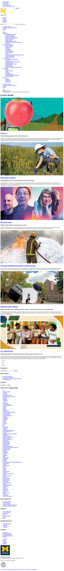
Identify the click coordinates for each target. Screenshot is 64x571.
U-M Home (34, 569)
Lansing (4, 454)
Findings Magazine (9, 66)
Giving (4, 29)
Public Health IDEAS (10, 51)
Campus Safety (29, 569)
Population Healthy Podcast (11, 63)
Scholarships (5, 481)
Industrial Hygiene (6, 448)
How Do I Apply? (6, 512)
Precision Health (6, 471)
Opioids (4, 464)
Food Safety (5, 428)
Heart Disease (5, 445)
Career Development (7, 523)
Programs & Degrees (10, 35)
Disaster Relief (6, 411)
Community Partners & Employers (10, 27)
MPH (4, 456)
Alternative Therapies (7, 395)
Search (1, 8)
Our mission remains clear (8, 377)
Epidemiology (6, 417)
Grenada (4, 432)
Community (5, 68)
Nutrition (5, 461)
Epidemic (5, 416)
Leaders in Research (10, 45)
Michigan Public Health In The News (13, 61)
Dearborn (5, 406)
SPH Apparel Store (9, 76)
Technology (5, 488)
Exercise (4, 420)
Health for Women (6, 443)
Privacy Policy (22, 569)
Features (4, 422)
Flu (3, 425)
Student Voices (6, 486)
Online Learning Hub (10, 57)
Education (8, 48)
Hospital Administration (7, 446)
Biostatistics (5, 399)
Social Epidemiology (7, 482)
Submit (17, 8)
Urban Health (5, 490)
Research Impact (9, 46)
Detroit (4, 407)
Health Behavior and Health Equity (10, 433)
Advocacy (5, 392)
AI (3, 390)
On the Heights (6, 463)
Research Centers (9, 52)
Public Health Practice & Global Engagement (14, 54)
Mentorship (5, 458)
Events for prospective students (12, 37)
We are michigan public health (11, 59)
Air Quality (5, 394)
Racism (4, 474)
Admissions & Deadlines (10, 36)
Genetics (4, 429)
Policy (4, 466)
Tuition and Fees (9, 40)
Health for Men (6, 442)
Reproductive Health (7, 475)
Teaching (5, 487)
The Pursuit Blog (9, 65)
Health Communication (7, 439)
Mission (7, 78)
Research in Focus (6, 480)
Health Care (5, 434)
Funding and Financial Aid (11, 41)
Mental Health (6, 457)
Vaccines (4, 491)
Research (5, 476)
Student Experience (9, 70)
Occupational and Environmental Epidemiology (12, 462)
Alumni (4, 28)
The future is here (6, 222)
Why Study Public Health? (11, 34)
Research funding (6, 478)
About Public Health (7, 511)
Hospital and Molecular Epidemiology (10, 447)
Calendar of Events (9, 74)
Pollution (5, 467)
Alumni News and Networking (9, 396)
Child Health (5, 403)
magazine (6, 515)
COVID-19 (5, 400)
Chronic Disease (6, 404)
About (4, 77)
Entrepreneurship (6, 414)
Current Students (6, 502)
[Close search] (19, 8)
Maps (4, 518)
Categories (3, 368)
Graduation (5, 525)
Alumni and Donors (7, 503)
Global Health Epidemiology (8, 430)
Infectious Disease (6, 449)
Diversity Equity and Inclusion (9, 412)
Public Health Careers (10, 38)
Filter (16, 370)
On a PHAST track (6, 351)
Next (4, 365)
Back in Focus (6, 397)
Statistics (4, 483)
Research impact (6, 479)
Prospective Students (7, 26)
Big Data (5, 398)
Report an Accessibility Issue (8, 6)
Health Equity (5, 440)
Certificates (5, 524)
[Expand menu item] (8, 33)
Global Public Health (7, 431)
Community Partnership (7, 405)
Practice (4, 470)
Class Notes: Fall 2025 (7, 376)
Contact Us (8, 43)
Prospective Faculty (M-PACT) (9, 506)
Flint (4, 424)
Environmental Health (7, 415)
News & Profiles (6, 58)
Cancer (4, 401)
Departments (8, 49)
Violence (4, 493)
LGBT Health (6, 453)
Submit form (17, 24)
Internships (5, 451)
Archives (3, 382)
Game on (3, 133)
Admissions (5, 33)
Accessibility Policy (7, 4)
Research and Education (8, 44)
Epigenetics (5, 419)
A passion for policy (7, 379)
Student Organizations (7, 484)
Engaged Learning (6, 413)
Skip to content (6, 1)
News (4, 514)
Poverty (4, 468)
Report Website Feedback (8, 535)
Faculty (7, 53)
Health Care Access (7, 436)
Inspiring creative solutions (9, 306)
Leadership (8, 79)
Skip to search (6, 2)
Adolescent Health (6, 391)
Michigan (5, 459)
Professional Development (8, 473)
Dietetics (4, 409)
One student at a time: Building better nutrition (12, 378)
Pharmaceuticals (6, 465)
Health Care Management (8, 437)
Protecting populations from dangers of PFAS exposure (18, 266)
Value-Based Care (6, 492)
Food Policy (5, 426)
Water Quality (5, 495)
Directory (5, 536)
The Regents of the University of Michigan (10, 569)
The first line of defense (8, 177)
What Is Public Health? (7, 496)
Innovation (5, 450)
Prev (4, 360)
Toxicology (5, 489)
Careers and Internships (10, 55)
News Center (8, 60)
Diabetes (4, 408)
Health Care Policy (6, 438)
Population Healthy (9, 62)
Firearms (4, 423)
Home (4, 32)
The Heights (8, 73)
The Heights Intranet (7, 533)
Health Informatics (6, 441)
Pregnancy (5, 472)
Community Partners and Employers (10, 504)
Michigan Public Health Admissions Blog (14, 42)
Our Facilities (8, 80)
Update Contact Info (7, 534)
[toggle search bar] (5, 14)
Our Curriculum (9, 50)
